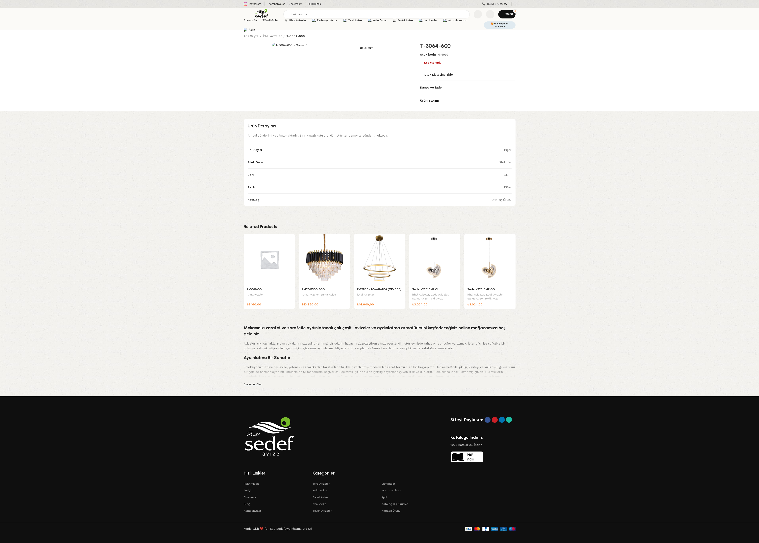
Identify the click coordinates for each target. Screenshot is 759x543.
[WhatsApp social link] (509, 420)
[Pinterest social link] (495, 420)
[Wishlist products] (478, 14)
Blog (247, 503)
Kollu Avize (320, 490)
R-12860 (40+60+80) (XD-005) (379, 289)
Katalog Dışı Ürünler (394, 503)
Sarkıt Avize (328, 294)
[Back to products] (508, 36)
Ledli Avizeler (439, 294)
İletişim (248, 490)
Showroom (251, 497)
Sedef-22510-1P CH (425, 289)
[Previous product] (503, 36)
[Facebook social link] (488, 420)
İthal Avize (319, 503)
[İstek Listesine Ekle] (290, 238)
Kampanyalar (252, 510)
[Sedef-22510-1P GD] (490, 259)
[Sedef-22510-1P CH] (434, 259)
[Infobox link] (494, 4)
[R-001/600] (269, 259)
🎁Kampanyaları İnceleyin (499, 25)
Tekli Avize (436, 298)
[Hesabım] (490, 14)
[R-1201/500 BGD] (324, 259)
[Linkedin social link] (502, 420)
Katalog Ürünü (390, 510)
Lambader (388, 483)
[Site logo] (261, 14)
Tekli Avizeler (321, 483)
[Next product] (513, 36)
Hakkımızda (251, 483)
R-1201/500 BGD (313, 289)
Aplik (384, 497)
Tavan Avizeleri (322, 510)
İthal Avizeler (272, 36)
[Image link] (269, 436)
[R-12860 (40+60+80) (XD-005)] (379, 259)
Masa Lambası (391, 490)
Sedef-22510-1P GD (481, 289)
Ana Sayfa (251, 36)
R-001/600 (254, 289)
